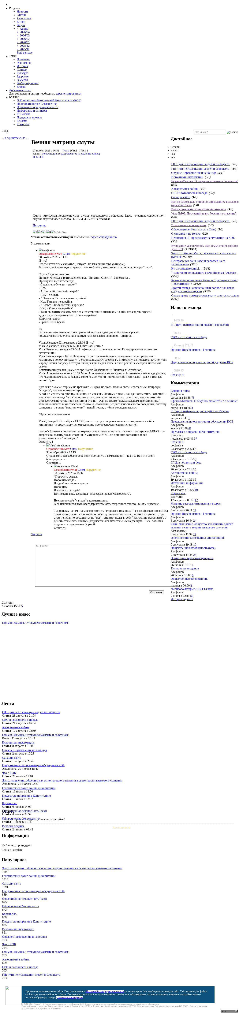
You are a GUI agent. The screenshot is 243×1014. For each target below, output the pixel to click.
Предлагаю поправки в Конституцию (195, 431)
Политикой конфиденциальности (105, 991)
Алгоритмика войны (184, 188)
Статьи (21, 15)
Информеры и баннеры (32, 110)
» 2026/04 (23, 32)
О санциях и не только (185, 233)
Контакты (23, 124)
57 (195, 438)
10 (196, 489)
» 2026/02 (23, 38)
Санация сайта (180, 197)
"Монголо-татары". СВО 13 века (192, 589)
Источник (39, 225)
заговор (96, 153)
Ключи (21, 86)
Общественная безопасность (189, 578)
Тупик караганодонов (185, 568)
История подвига (182, 599)
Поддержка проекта (29, 117)
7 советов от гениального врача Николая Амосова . (204, 272)
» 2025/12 (23, 45)
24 (194, 520)
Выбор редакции (28, 83)
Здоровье (22, 76)
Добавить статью (20, 90)
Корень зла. (178, 493)
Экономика (24, 62)
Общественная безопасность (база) (193, 229)
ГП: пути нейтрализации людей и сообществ (200, 164)
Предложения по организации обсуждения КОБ (202, 362)
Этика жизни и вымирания (188, 225)
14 (194, 510)
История (22, 66)
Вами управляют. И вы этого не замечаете (198, 209)
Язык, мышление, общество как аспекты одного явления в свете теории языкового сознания (202, 525)
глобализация (49, 153)
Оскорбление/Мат (50, 253)
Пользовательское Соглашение (37, 103)
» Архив (22, 28)
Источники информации (187, 177)
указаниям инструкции (69, 997)
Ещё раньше (24, 52)
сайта (114, 1004)
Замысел (22, 79)
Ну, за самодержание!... (186, 268)
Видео (21, 25)
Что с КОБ (177, 374)
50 (191, 595)
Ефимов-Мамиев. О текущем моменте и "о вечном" (204, 181)
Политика (23, 59)
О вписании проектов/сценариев (192, 558)
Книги (21, 21)
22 (194, 534)
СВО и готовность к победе (189, 193)
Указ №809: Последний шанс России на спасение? (204, 213)
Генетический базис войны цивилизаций (197, 537)
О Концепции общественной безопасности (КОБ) (49, 100)
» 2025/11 (23, 49)
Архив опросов (121, 827)
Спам (66, 253)
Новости (22, 11)
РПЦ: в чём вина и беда (186, 462)
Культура (22, 73)
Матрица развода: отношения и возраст (196, 503)
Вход (5, 130)
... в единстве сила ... (15, 138)
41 (189, 428)
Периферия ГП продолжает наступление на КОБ (203, 237)
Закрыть (36, 534)
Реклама (22, 120)
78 (192, 397)
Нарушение (77, 253)
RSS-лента (23, 114)
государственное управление (74, 153)
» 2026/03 (23, 35)
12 (196, 500)
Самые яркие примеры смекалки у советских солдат (205, 295)
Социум (22, 69)
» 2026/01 (23, 42)
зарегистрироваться (68, 93)
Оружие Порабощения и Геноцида (193, 172)
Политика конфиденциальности (37, 107)
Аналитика (24, 18)
